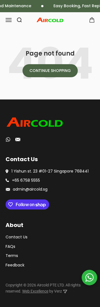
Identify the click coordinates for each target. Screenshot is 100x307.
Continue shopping (50, 70)
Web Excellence (35, 291)
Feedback (15, 265)
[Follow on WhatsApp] (8, 139)
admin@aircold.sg (30, 189)
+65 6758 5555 (26, 180)
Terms (12, 255)
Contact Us (17, 237)
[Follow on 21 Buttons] (17, 140)
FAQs (10, 246)
